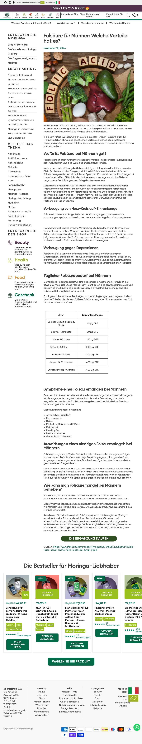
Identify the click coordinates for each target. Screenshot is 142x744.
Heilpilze (97, 708)
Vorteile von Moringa (92, 23)
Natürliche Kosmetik (19, 211)
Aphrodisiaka (15, 162)
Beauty (22, 242)
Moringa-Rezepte (18, 193)
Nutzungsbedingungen (71, 704)
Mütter (12, 207)
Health (21, 260)
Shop (82, 14)
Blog (76, 14)
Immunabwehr (16, 184)
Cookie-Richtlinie (69, 701)
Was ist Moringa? (66, 23)
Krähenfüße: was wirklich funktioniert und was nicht (22, 93)
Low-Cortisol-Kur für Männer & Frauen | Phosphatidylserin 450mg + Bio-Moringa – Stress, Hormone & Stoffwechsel (76, 617)
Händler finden (42, 701)
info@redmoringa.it (15, 710)
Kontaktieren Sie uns (114, 15)
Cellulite (12, 167)
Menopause (14, 189)
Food (20, 277)
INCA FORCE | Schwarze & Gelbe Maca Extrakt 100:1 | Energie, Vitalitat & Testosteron (47, 614)
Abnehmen (14, 153)
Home (41, 691)
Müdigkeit (13, 202)
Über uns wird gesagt (93, 15)
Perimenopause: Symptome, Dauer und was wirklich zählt (21, 120)
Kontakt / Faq (69, 691)
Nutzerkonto (69, 694)
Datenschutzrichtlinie (71, 698)
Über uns (41, 694)
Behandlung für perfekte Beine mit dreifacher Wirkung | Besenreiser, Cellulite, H (17, 614)
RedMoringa (67, 14)
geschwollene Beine (19, 176)
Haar (11, 180)
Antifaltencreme (17, 158)
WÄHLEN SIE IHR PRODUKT (71, 661)
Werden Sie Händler (120, 23)
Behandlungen (97, 704)
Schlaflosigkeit (16, 215)
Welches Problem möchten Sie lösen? (31, 23)
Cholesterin (14, 171)
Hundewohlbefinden (19, 224)
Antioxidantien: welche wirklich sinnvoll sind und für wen (22, 106)
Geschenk (24, 295)
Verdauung (14, 220)
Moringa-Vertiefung (19, 198)
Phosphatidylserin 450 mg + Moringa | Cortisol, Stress (105, 611)
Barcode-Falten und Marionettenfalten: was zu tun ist (21, 79)
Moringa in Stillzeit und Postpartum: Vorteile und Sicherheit (21, 133)
